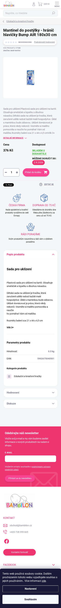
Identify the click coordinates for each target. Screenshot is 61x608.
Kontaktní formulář (19, 552)
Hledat (53, 13)
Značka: (11, 50)
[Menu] (57, 4)
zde (44, 580)
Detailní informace (13, 138)
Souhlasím (30, 599)
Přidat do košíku (33, 172)
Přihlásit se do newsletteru (19, 478)
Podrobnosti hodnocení (44, 42)
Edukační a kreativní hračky (27, 376)
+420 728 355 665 (19, 532)
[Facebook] (6, 540)
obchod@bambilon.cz (21, 525)
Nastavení (30, 588)
